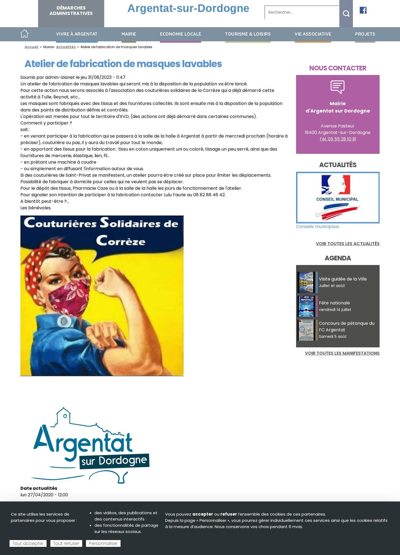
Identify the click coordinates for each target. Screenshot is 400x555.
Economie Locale (180, 34)
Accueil (24, 33)
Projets (365, 34)
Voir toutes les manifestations (342, 353)
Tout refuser (66, 543)
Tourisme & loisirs (248, 34)
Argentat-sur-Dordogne (188, 8)
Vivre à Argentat (77, 34)
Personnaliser (103, 543)
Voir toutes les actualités (348, 244)
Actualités (66, 47)
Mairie (129, 34)
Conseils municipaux (317, 226)
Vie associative (313, 34)
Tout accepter (28, 543)
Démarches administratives (71, 11)
